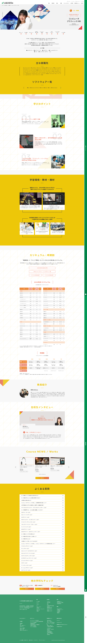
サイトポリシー (36, 640)
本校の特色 (48, 602)
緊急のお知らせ (59, 618)
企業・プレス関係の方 (50, 633)
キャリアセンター (59, 608)
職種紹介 (58, 612)
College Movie (59, 626)
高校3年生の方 (49, 620)
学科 (49, 3)
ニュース (58, 620)
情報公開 (48, 606)
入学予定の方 (49, 628)
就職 (61, 3)
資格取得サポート (59, 601)
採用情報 (48, 634)
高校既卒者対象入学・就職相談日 (34, 624)
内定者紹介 (58, 611)
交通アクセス (26, 640)
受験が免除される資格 (60, 602)
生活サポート (22, 626)
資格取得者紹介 (59, 603)
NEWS (82, 3)
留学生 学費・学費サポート (24, 630)
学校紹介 (53, 3)
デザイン (38, 604)
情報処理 (38, 607)
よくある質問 (21, 640)
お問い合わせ (31, 640)
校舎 (47, 604)
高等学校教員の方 (49, 631)
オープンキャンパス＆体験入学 (34, 620)
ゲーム (38, 602)
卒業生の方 (48, 630)
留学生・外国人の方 (50, 625)
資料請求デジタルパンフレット (62, 624)
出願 (20, 624)
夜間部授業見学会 (32, 623)
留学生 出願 (22, 629)
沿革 (47, 603)
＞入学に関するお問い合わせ (26, 601)
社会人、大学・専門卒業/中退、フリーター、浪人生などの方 (51, 623)
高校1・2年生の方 (49, 621)
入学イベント (32, 618)
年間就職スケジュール (60, 609)
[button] (39, 474)
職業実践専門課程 (49, 607)
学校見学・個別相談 (33, 625)
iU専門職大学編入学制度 (50, 605)
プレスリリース (59, 622)
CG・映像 (38, 601)
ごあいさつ (48, 601)
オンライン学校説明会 (33, 622)
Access (73, 1)
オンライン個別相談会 (33, 626)
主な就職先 (58, 610)
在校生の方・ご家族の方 (50, 629)
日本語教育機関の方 (50, 632)
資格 (57, 3)
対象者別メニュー (77, 3)
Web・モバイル (39, 606)
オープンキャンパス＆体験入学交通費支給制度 (36, 621)
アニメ (38, 603)
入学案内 (71, 3)
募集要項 (21, 623)
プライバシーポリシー (42, 640)
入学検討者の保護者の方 (50, 626)
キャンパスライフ (66, 3)
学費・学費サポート (22, 625)
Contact (69, 1)
